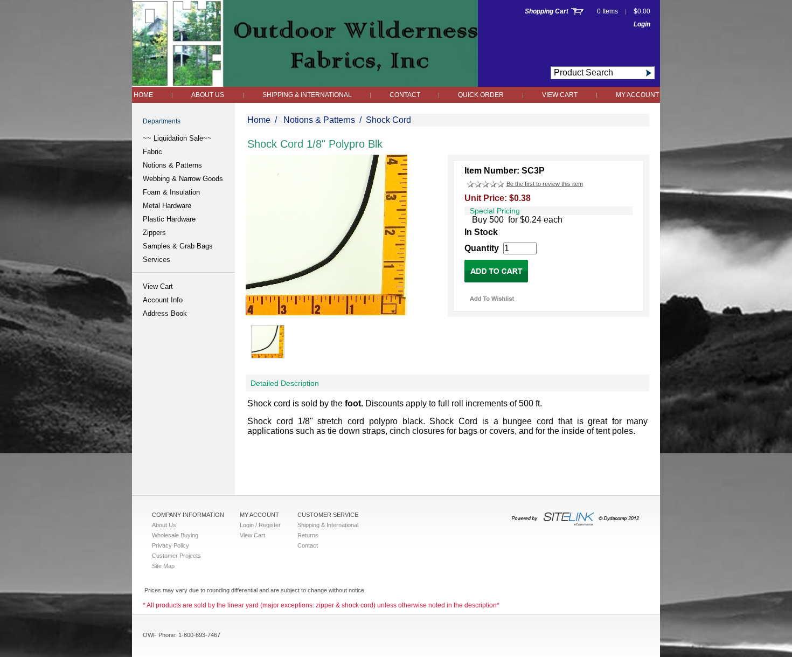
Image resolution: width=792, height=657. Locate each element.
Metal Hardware (167, 206)
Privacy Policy (170, 545)
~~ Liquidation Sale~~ (177, 138)
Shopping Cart (546, 11)
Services (156, 259)
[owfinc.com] (305, 83)
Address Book (165, 313)
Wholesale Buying (175, 535)
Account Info (163, 300)
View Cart (560, 95)
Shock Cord (388, 120)
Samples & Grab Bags (178, 246)
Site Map (163, 566)
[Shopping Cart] (577, 11)
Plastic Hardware (169, 219)
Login (642, 24)
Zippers (154, 233)
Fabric (152, 152)
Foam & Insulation (171, 192)
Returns (307, 535)
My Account (637, 95)
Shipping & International (307, 95)
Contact (406, 95)
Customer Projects (176, 555)
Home (143, 95)
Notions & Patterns (172, 165)
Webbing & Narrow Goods (183, 179)
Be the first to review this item (544, 184)
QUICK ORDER (481, 95)
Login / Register (260, 525)
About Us (207, 95)
